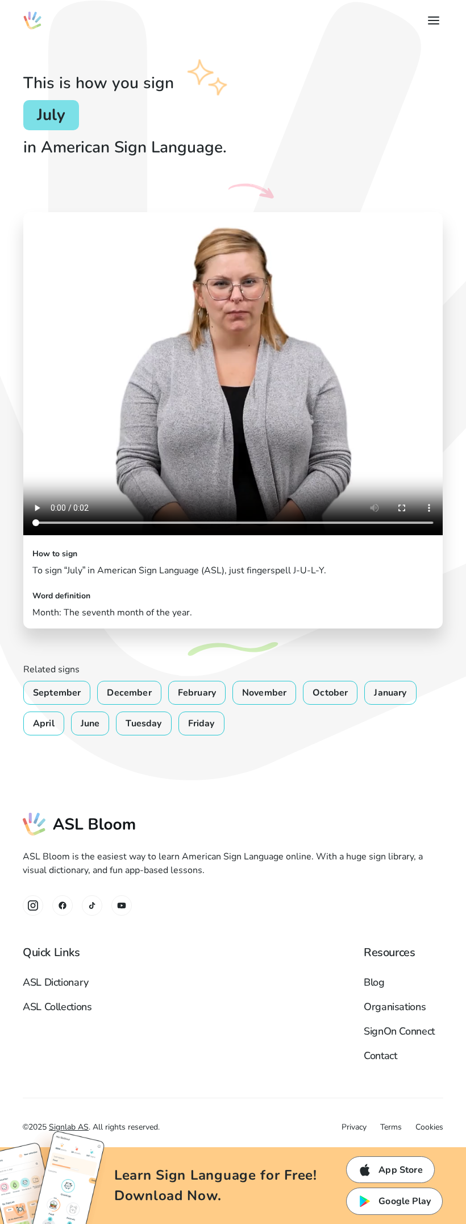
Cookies (429, 1127)
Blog (374, 982)
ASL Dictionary (56, 982)
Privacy (354, 1127)
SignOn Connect (399, 1031)
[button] (431, 20)
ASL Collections (57, 1007)
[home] (32, 20)
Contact (380, 1055)
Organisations (395, 1007)
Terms (391, 1127)
